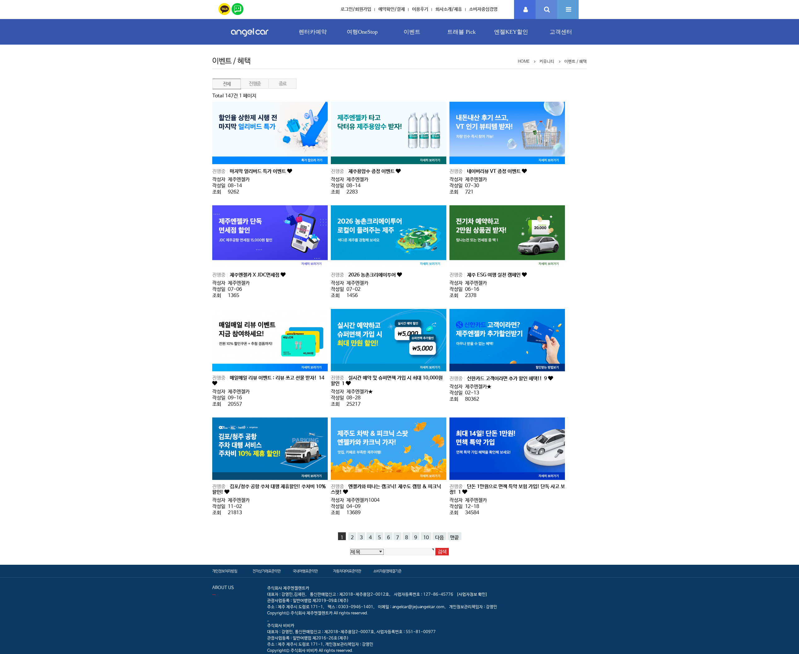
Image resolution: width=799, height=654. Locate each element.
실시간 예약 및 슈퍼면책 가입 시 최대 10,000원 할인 (387, 381)
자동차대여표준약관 (347, 571)
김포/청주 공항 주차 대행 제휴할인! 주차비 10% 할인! (269, 489)
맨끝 (454, 537)
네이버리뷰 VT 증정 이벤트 (494, 171)
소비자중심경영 (483, 9)
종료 (283, 84)
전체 (227, 84)
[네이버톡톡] (237, 8)
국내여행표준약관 (305, 571)
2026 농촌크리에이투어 (372, 275)
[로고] (249, 38)
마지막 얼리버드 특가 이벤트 (258, 171)
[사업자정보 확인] (472, 594)
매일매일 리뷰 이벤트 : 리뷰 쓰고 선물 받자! (277, 378)
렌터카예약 (313, 32)
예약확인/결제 (391, 9)
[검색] (546, 9)
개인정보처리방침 (224, 571)
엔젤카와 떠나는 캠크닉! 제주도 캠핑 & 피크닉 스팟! (386, 489)
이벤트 (412, 32)
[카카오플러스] (224, 8)
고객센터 (561, 32)
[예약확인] (525, 9)
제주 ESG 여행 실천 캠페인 (494, 275)
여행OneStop (362, 32)
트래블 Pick (461, 32)
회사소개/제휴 (448, 9)
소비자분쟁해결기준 (387, 571)
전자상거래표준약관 (266, 571)
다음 (439, 537)
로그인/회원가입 (356, 9)
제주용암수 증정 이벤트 (372, 171)
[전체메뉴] (568, 9)
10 (426, 537)
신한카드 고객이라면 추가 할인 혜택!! (507, 379)
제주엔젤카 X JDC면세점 (255, 275)
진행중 (254, 84)
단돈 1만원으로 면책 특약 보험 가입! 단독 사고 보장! (507, 489)
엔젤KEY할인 (511, 32)
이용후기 (420, 9)
